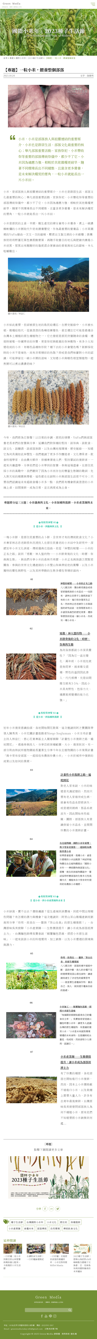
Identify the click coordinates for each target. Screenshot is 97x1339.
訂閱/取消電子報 (51, 1328)
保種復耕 (75, 1222)
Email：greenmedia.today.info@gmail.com (23, 1328)
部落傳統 (42, 1228)
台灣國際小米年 (35, 1222)
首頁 (5, 58)
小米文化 (51, 1222)
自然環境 (55, 1228)
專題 (12, 58)
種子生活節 (17, 1222)
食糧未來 (29, 1228)
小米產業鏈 (14, 1228)
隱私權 (74, 1333)
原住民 (63, 1222)
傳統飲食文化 (70, 1228)
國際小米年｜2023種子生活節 (29, 58)
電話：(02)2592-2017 (45, 1325)
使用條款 (66, 1333)
